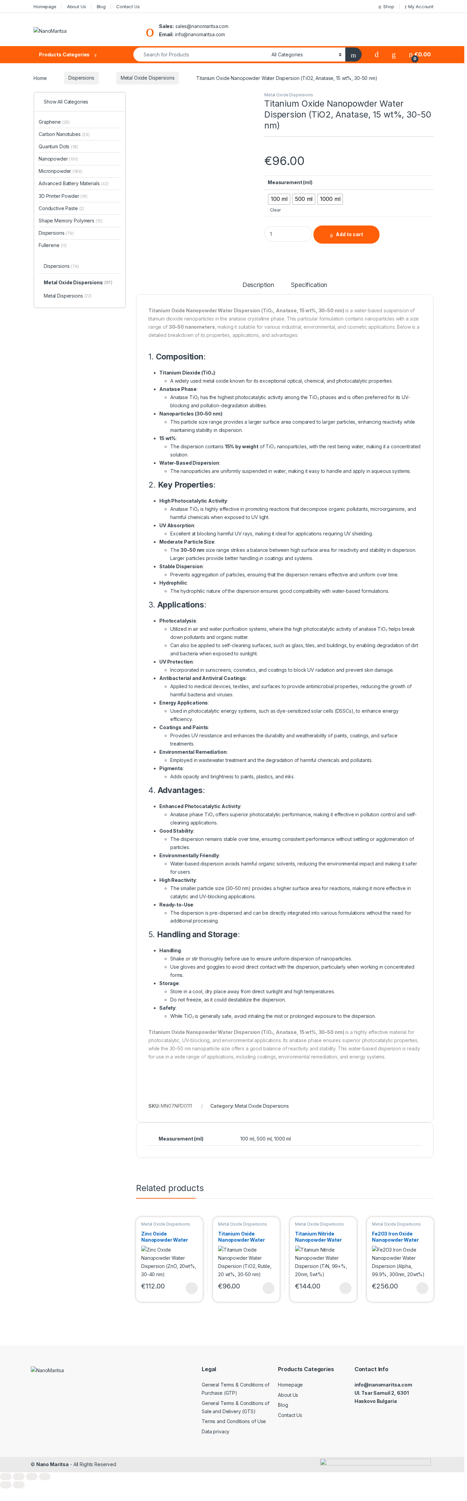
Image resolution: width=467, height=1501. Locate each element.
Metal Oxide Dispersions (148, 78)
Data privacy (215, 1431)
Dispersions (81, 78)
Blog (101, 6)
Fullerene (53, 245)
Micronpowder (60, 171)
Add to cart (349, 234)
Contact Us (128, 6)
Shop (388, 6)
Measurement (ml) (290, 182)
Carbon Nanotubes (64, 134)
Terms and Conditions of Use (234, 1421)
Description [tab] (258, 285)
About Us (76, 6)
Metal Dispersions (68, 296)
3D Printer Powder (63, 196)
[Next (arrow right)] (19, 1484)
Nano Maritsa (52, 1464)
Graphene (54, 122)
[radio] (279, 199)
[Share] (32, 1476)
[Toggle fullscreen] (19, 1476)
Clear (275, 210)
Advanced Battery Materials (74, 183)
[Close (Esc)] (45, 1476)
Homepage (45, 6)
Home (40, 78)
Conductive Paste (61, 208)
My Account (420, 6)
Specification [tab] (309, 285)
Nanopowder (58, 159)
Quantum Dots (58, 146)
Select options (189, 1288)
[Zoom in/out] (6, 1476)
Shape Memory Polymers (70, 220)
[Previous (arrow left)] (6, 1484)
